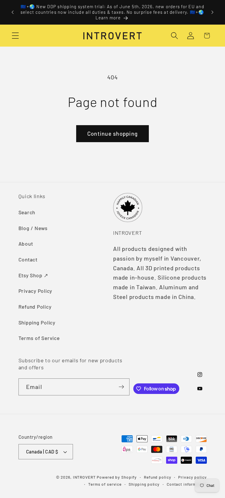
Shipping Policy (36, 322)
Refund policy (157, 477)
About (25, 243)
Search (26, 212)
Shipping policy (144, 484)
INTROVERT (84, 477)
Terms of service (105, 484)
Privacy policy (192, 477)
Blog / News (33, 228)
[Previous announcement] (12, 12)
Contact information (187, 484)
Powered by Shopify (117, 477)
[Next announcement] (212, 12)
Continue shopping (112, 133)
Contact (28, 259)
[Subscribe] (121, 386)
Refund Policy (35, 306)
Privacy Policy (35, 291)
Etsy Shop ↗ (33, 275)
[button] (15, 36)
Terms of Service (39, 338)
